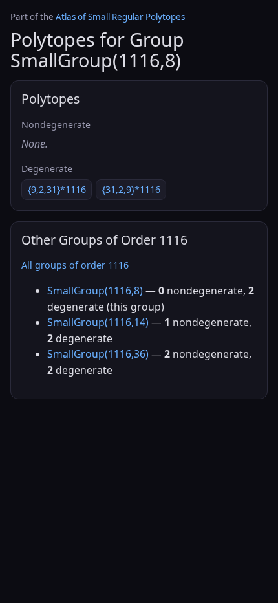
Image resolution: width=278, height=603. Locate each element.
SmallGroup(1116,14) (98, 322)
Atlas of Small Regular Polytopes (120, 17)
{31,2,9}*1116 (131, 189)
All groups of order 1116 (75, 265)
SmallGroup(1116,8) (95, 290)
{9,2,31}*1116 (57, 189)
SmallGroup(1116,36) (98, 354)
